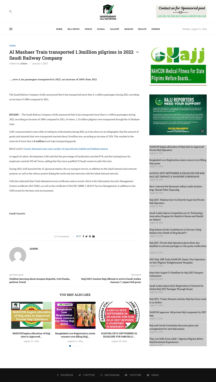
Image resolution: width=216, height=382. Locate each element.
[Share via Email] (93, 236)
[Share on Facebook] (83, 236)
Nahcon (128, 29)
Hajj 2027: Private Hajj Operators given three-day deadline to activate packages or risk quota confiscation (178, 246)
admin (23, 63)
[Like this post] (79, 236)
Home (59, 29)
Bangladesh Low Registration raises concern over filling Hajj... (75, 335)
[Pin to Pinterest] (90, 236)
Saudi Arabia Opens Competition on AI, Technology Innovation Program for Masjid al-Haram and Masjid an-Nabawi (176, 216)
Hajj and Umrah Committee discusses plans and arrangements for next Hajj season (173, 327)
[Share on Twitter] (86, 236)
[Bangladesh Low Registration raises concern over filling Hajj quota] (75, 315)
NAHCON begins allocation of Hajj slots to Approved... (31, 335)
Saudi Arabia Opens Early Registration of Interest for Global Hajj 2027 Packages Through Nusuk (176, 287)
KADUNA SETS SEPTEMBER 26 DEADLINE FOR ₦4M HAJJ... (119, 335)
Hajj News (73, 29)
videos (88, 29)
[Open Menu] (10, 28)
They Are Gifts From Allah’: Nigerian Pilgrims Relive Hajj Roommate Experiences (176, 340)
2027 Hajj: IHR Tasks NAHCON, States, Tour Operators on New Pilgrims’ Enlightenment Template (177, 261)
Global (101, 29)
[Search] (10, 11)
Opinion (155, 29)
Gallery (114, 29)
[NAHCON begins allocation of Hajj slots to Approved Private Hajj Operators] (31, 315)
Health (142, 29)
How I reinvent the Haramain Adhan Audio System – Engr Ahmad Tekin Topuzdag (176, 188)
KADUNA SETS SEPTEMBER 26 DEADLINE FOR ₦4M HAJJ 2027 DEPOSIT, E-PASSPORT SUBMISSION (177, 175)
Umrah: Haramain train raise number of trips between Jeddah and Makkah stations (66, 148)
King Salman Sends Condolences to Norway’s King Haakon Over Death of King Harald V (175, 231)
